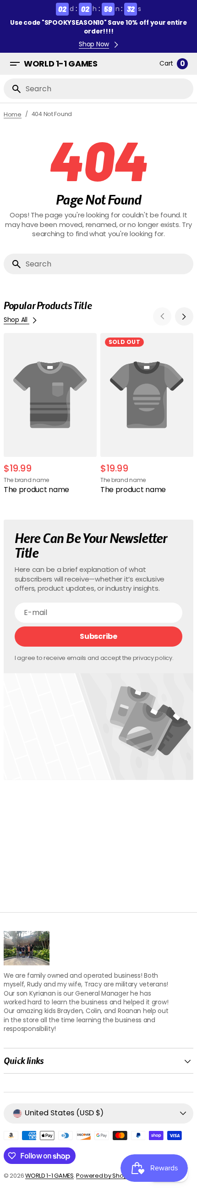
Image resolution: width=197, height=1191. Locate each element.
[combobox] (107, 88)
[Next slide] (184, 316)
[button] (14, 64)
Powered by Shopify (104, 1176)
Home (13, 114)
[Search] (13, 88)
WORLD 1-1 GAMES (49, 1176)
